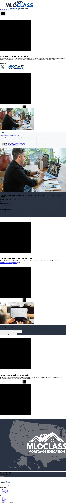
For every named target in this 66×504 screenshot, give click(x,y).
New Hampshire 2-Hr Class (15, 135)
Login (14, 9)
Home (1, 9)
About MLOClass (5, 490)
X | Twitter (4, 499)
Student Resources (11, 9)
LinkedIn (3, 500)
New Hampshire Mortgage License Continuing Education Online (10, 262)
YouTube (3, 501)
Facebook (3, 497)
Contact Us (17, 9)
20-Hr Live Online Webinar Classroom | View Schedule (8, 263)
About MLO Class (5, 9)
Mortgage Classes (5, 491)
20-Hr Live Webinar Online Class (5, 135)
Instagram (3, 498)
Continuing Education (5, 492)
